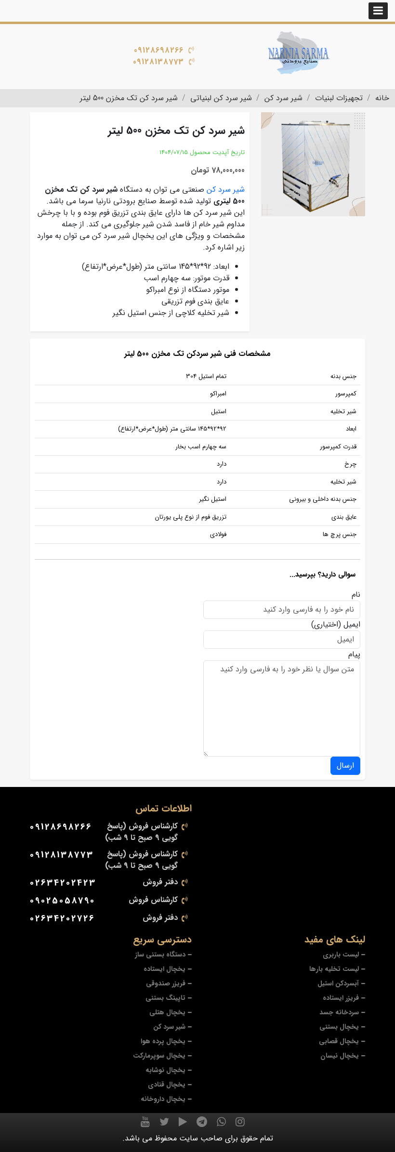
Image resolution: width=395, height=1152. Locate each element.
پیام (354, 654)
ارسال (345, 765)
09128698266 (159, 50)
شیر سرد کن (226, 189)
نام (356, 595)
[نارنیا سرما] (298, 53)
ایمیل (351, 624)
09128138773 (158, 62)
